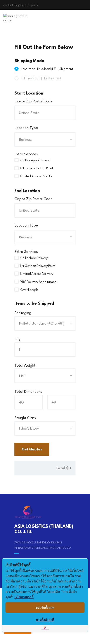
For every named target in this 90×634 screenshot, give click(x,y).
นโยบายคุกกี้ (24, 597)
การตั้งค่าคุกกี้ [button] (45, 619)
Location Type (26, 127)
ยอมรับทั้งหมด (45, 607)
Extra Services (26, 154)
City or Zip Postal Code (33, 101)
